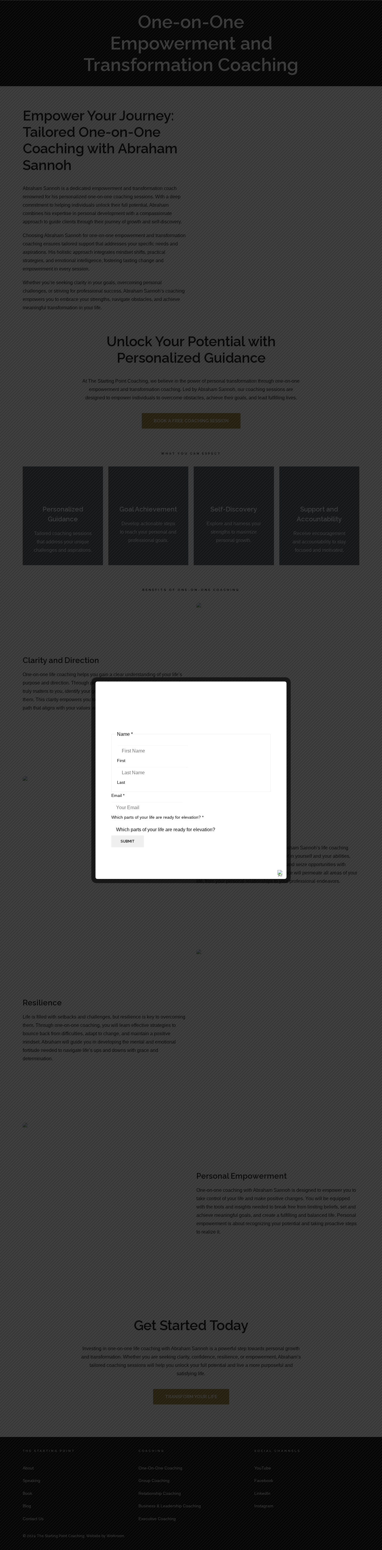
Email (117, 795)
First (121, 760)
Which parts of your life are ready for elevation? (157, 817)
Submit (128, 841)
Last (121, 782)
